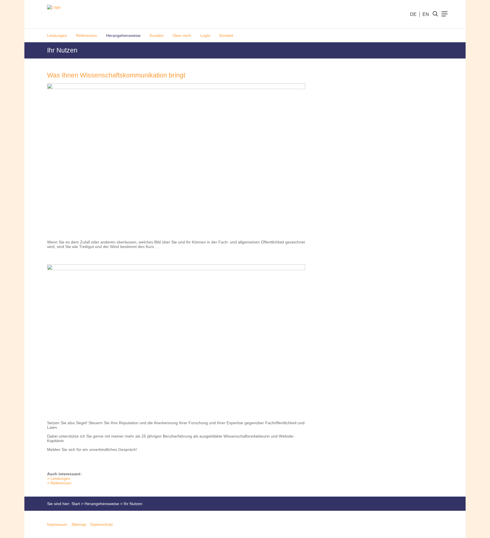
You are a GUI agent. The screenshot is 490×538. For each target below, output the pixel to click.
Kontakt (226, 35)
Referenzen (86, 35)
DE (413, 14)
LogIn (205, 35)
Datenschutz (101, 524)
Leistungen (57, 35)
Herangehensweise (123, 35)
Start (75, 503)
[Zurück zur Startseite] (52, 14)
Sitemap (78, 524)
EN (426, 14)
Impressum (57, 524)
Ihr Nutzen (133, 503)
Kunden (157, 35)
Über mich (182, 35)
